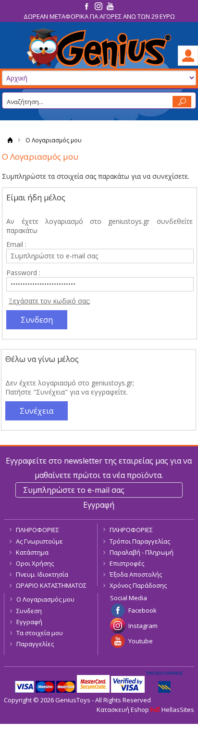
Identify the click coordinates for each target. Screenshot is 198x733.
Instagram (143, 625)
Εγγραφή (29, 621)
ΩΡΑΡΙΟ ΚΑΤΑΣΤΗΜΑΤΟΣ (51, 585)
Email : (16, 244)
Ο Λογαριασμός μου (45, 599)
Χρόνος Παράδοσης (138, 585)
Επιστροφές (127, 563)
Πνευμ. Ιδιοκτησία (42, 574)
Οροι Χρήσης (35, 563)
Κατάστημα (32, 552)
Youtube (140, 641)
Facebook (142, 610)
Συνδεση (29, 610)
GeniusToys (99, 48)
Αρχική (10, 140)
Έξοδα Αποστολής (136, 574)
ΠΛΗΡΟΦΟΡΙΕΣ (37, 529)
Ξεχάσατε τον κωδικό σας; (49, 300)
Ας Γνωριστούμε (39, 541)
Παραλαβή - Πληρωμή (141, 552)
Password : (23, 272)
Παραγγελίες (35, 644)
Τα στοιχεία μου (39, 632)
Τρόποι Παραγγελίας (140, 541)
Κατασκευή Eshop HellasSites (145, 709)
